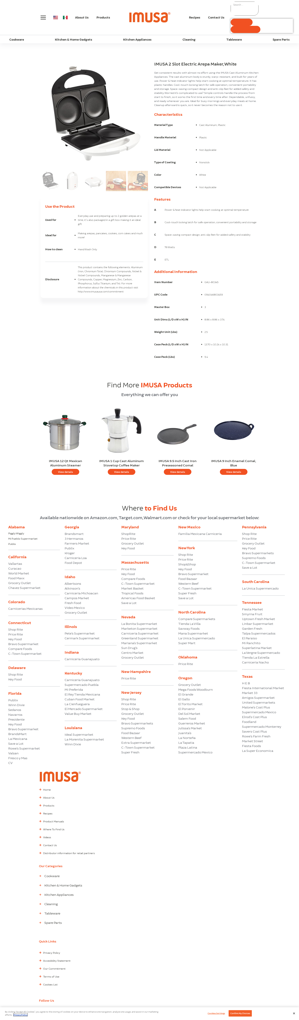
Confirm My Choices (240, 1013)
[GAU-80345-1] (94, 115)
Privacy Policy (20, 1014)
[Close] (294, 1013)
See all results (245, 29)
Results (241, 22)
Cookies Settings (216, 1013)
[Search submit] (237, 11)
